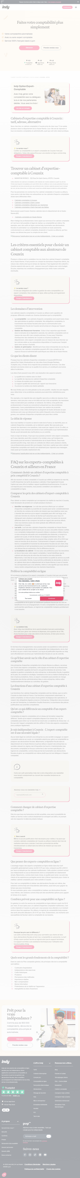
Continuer (51, 598)
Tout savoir (28, 598)
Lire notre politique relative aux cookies (29, 592)
